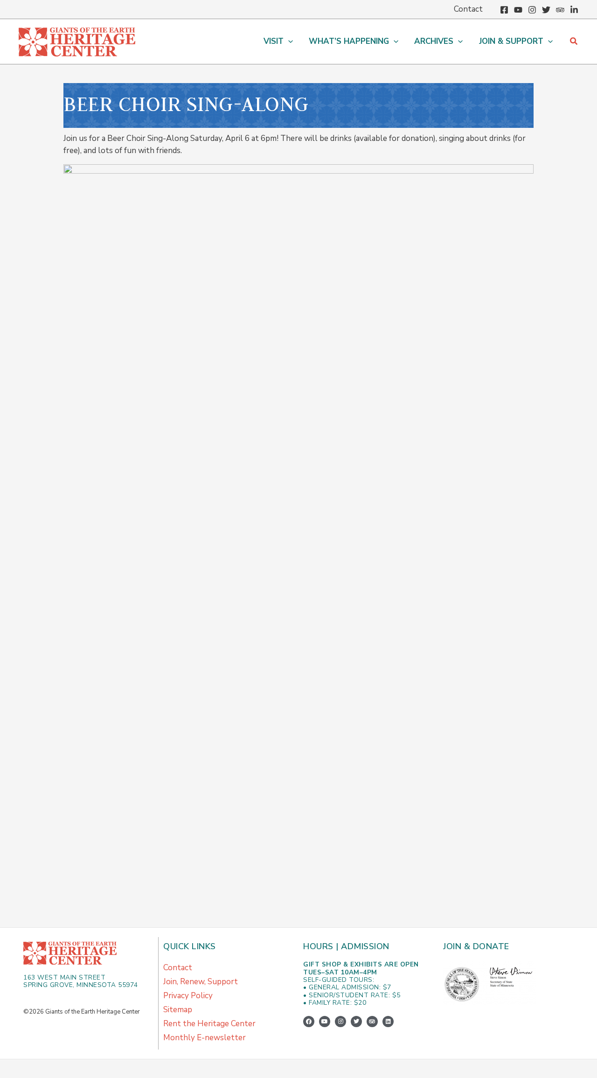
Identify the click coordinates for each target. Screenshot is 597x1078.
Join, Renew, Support (200, 981)
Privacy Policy (188, 995)
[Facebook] (504, 10)
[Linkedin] (574, 10)
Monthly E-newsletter (204, 1037)
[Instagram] (532, 10)
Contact (177, 967)
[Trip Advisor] (560, 10)
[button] (288, 41)
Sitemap (177, 1009)
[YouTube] (518, 10)
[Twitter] (546, 10)
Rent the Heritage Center (209, 1023)
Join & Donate (476, 946)
